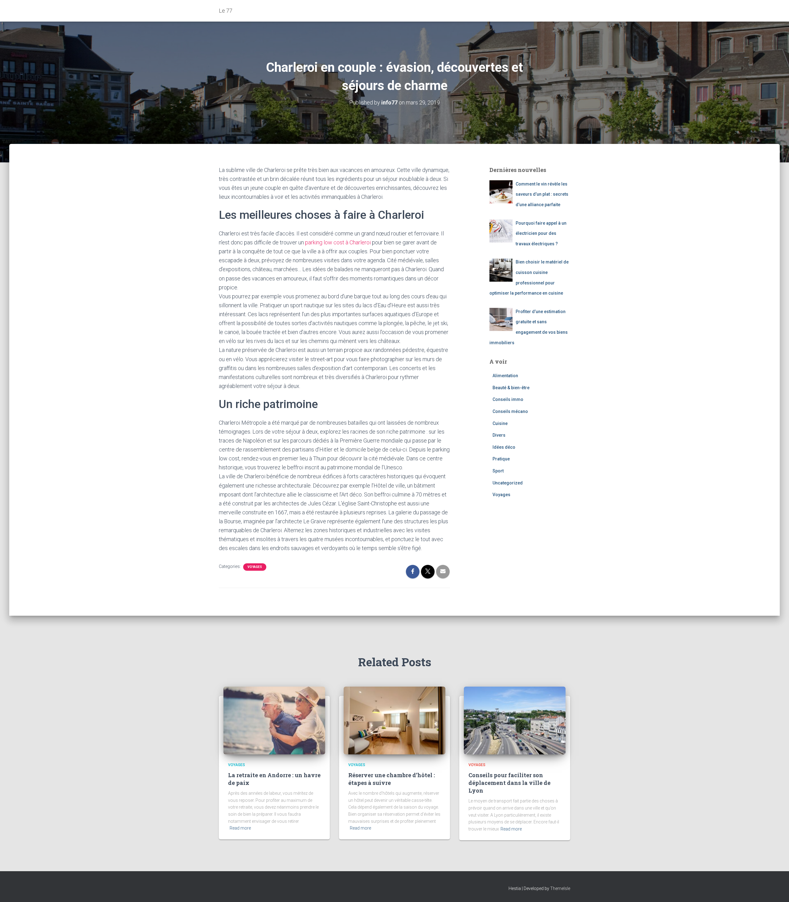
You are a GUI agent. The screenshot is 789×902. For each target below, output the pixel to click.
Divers (499, 435)
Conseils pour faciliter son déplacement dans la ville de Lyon (509, 782)
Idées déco (504, 447)
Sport (498, 470)
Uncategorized (508, 482)
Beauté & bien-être (511, 387)
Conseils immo (508, 399)
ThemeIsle (560, 888)
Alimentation (505, 375)
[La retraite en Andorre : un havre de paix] (274, 720)
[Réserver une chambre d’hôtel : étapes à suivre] (394, 720)
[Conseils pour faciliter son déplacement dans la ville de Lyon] (515, 720)
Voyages (254, 567)
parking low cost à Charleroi (338, 242)
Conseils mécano (510, 411)
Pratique (501, 458)
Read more (240, 828)
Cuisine (500, 423)
